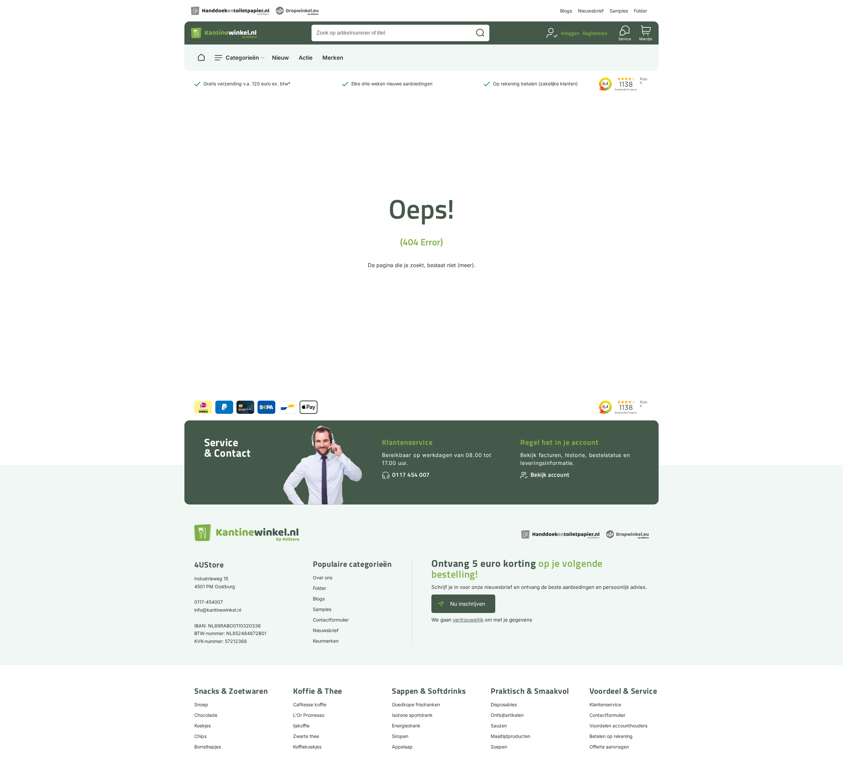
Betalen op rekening (611, 736)
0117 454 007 (411, 474)
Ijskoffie (301, 725)
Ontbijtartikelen (507, 715)
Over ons (322, 577)
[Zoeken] (480, 33)
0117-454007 (208, 602)
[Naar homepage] (201, 58)
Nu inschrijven (467, 603)
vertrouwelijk (468, 620)
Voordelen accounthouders (618, 725)
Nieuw (280, 58)
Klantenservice (407, 442)
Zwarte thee (306, 736)
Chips (200, 736)
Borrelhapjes (207, 746)
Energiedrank (406, 725)
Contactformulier (331, 620)
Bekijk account (549, 474)
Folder (640, 11)
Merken (332, 58)
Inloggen (570, 33)
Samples (619, 11)
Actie (306, 58)
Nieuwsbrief (591, 11)
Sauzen (499, 725)
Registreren (595, 33)
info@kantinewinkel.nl (217, 610)
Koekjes (202, 725)
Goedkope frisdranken (416, 704)
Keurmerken (326, 641)
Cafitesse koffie (309, 704)
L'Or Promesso (308, 715)
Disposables (504, 704)
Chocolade (205, 715)
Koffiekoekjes (307, 746)
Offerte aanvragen (609, 746)
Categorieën (242, 57)
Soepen (499, 746)
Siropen (400, 736)
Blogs (566, 11)
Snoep (201, 704)
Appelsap (402, 746)
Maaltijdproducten (510, 736)
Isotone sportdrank (412, 715)
